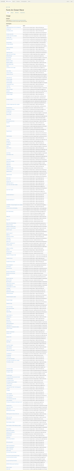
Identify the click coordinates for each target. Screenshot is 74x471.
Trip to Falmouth (9, 393)
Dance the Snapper (9, 89)
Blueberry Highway (9, 62)
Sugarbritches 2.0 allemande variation (12, 326)
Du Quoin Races (9, 111)
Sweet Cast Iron (9, 348)
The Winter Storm (9, 383)
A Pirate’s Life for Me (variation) (11, 35)
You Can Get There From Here (11, 452)
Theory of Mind (8, 385)
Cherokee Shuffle (9, 79)
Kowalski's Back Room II (10, 194)
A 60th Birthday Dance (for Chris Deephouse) (13, 27)
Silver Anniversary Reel (10, 308)
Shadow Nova (8, 290)
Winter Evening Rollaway (10, 445)
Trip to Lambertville (9, 395)
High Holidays (8, 166)
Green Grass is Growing (10, 161)
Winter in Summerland (10, 447)
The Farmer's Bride (9, 368)
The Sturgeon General (10, 380)
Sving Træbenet (9, 346)
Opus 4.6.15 (8, 241)
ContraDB (3, 1)
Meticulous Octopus (9, 224)
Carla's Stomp (8, 70)
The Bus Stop (8, 356)
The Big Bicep (8, 355)
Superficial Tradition (9, 345)
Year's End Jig (8, 450)
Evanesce (7, 122)
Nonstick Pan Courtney (10, 236)
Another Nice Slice (9, 52)
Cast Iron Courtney (9, 72)
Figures (14, 1)
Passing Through (9, 244)
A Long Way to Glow (9, 30)
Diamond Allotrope (9, 92)
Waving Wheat (8, 428)
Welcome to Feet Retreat (10, 432)
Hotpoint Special (9, 174)
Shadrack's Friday (9, 303)
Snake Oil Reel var (9, 315)
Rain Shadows (8, 266)
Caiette (7, 65)
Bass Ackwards (8, 57)
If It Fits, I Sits (8, 181)
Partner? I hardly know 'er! (10, 243)
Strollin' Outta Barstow (10, 323)
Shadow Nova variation (10, 291)
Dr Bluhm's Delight (9, 94)
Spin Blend (8, 318)
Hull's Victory (8, 177)
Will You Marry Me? (9, 442)
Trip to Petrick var (9, 397)
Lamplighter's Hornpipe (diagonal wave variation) (14, 204)
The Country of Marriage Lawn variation (12, 360)
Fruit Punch (8, 141)
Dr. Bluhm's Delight (9, 99)
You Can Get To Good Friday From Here (12, 455)
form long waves (14, 20)
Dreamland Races (9, 107)
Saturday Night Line (9, 285)
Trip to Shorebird (9, 400)
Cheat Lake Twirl (9, 77)
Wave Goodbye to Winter (10, 422)
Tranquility (8, 390)
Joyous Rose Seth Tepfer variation (11, 184)
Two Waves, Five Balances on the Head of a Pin (14, 402)
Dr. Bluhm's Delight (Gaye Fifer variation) (13, 104)
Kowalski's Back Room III (10, 199)
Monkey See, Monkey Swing (10, 226)
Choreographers (24, 1)
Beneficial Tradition (9, 60)
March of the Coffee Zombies (11, 223)
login (71, 1)
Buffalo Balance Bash (9, 64)
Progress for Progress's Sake (11, 254)
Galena (7, 146)
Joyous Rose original (9, 189)
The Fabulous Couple (9, 361)
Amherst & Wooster (9, 47)
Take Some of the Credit (10, 350)
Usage (8, 12)
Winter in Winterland (9, 448)
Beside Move (22, 12)
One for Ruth (8, 239)
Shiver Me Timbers (9, 306)
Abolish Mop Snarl (9, 39)
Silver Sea (8, 310)
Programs (18, 1)
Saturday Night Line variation (11, 286)
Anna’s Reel (8, 49)
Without (12, 12)
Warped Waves (8, 418)
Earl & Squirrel (8, 112)
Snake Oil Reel (8, 311)
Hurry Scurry (8, 179)
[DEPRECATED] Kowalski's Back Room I (12, 463)
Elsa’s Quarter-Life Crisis (10, 121)
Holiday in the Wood (9, 169)
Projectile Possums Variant (10, 261)
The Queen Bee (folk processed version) (13, 377)
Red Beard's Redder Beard (10, 271)
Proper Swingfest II (9, 264)
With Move (17, 12)
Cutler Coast (8, 87)
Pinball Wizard (8, 253)
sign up (68, 1)
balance (24, 20)
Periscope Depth (9, 251)
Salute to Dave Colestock (10, 283)
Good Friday (8, 152)
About (29, 1)
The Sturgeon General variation (11, 382)
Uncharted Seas (9, 405)
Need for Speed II (9, 233)
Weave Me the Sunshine (10, 430)
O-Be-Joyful (8, 238)
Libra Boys (8, 206)
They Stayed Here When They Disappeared (13, 387)
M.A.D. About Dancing (9, 211)
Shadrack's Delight (9, 300)
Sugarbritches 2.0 (9, 325)
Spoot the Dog (8, 321)
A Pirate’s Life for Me (9, 34)
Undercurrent (8, 408)
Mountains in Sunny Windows (11, 228)
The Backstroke (8, 353)
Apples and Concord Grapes (11, 54)
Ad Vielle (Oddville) (9, 44)
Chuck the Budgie (9, 80)
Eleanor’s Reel (8, 114)
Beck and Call (8, 59)
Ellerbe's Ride (8, 119)
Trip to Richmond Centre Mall (11, 398)
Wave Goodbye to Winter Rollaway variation (13, 425)
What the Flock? (9, 435)
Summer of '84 (8, 333)
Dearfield (8, 91)
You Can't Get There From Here (11, 457)
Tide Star (7, 388)
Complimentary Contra (10, 84)
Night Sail (8, 234)
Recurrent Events (9, 268)
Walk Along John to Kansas (10, 410)
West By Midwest (9, 433)
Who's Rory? (8, 437)
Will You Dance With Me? (10, 438)
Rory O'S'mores (8, 281)
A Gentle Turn (8, 29)
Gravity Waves (8, 159)
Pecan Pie (8, 249)
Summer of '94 (8, 340)
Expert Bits (8, 126)
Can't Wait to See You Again (10, 67)
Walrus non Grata (9, 417)
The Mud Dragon (9, 375)
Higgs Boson (8, 164)
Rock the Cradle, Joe (9, 278)
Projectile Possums (9, 258)
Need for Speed (9, 229)
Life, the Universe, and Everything (11, 208)
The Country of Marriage (10, 358)
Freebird (7, 139)
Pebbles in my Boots (9, 248)
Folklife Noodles (9, 136)
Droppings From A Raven (10, 109)
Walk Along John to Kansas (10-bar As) (12, 413)
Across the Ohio (9, 42)
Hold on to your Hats (9, 167)
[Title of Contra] (9, 467)
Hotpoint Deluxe (9, 171)
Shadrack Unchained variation (11, 296)
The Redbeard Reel (9, 378)
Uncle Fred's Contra (9, 407)
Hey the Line (8, 162)
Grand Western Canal (9, 154)
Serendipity (8, 288)
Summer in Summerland (10, 331)
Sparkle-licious (8, 316)
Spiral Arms (8, 320)
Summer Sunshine (9, 328)
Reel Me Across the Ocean (10, 273)
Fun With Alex (8, 142)
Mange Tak (8, 216)
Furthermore (8, 144)
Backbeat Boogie (9, 55)
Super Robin (8, 341)
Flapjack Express (9, 131)
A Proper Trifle (8, 37)
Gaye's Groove (8, 147)
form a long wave (20, 20)
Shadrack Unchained (9, 293)
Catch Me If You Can (9, 74)
